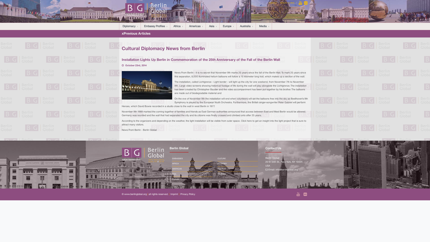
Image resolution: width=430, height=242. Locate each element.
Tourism (222, 174)
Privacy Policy (187, 194)
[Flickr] (305, 3)
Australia (245, 26)
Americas (195, 26)
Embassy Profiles (154, 26)
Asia (211, 26)
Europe (227, 26)
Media (263, 26)
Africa (177, 26)
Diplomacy (129, 26)
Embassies (177, 158)
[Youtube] (300, 3)
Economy (222, 164)
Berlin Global (287, 3)
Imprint (174, 194)
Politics (222, 169)
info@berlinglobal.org (287, 170)
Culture (222, 158)
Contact (273, 3)
